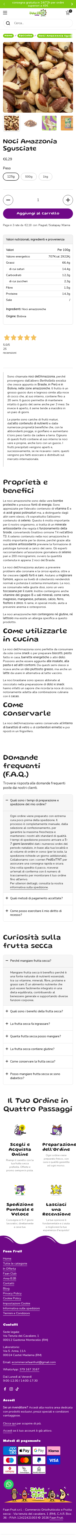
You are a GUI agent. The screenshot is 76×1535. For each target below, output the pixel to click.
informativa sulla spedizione (29, 887)
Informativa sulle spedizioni (21, 1308)
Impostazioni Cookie (16, 1303)
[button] (69, 13)
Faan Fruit (56, 1518)
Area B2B (9, 1278)
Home (8, 36)
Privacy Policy (12, 1293)
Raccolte (25, 36)
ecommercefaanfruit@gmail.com (34, 1362)
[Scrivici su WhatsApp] (9, 1484)
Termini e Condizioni (16, 1313)
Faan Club (10, 1273)
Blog (6, 1288)
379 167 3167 (29, 1369)
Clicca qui (9, 1423)
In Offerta (9, 1269)
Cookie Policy (12, 1298)
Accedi (7, 1431)
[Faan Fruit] (38, 13)
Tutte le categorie (15, 1263)
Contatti (8, 1283)
